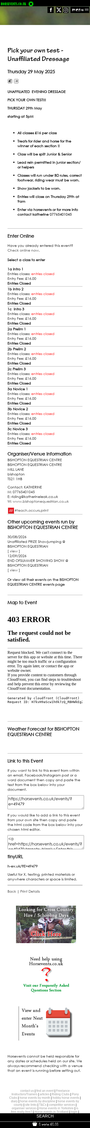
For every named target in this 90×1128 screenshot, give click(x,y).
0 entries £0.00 (48, 1124)
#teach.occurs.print (31, 510)
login (74, 1112)
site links (31, 1105)
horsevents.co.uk (13, 4)
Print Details (30, 891)
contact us (27, 1091)
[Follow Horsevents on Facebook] (51, 11)
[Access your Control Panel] (31, 4)
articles (45, 1094)
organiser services (24, 1108)
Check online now (23, 250)
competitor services (62, 1105)
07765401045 (61, 214)
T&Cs (42, 1105)
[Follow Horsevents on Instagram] (65, 11)
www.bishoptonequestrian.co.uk (41, 501)
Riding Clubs (61, 1094)
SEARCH (45, 1116)
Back (12, 891)
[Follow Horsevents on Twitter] (59, 11)
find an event (45, 1091)
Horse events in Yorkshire (56, 1108)
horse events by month (35, 1098)
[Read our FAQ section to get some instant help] (46, 991)
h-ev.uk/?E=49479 (23, 866)
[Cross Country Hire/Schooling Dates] (46, 941)
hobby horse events (65, 1098)
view (14, 551)
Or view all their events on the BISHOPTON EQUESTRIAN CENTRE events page (43, 582)
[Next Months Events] (46, 1040)
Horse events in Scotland (51, 1112)
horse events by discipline (37, 1101)
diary (14, 1101)
